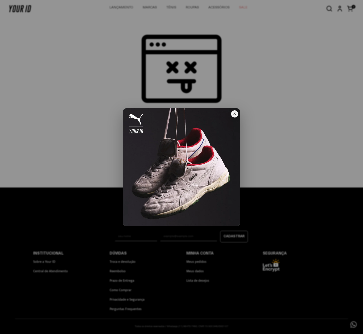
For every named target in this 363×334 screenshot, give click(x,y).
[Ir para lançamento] (181, 167)
